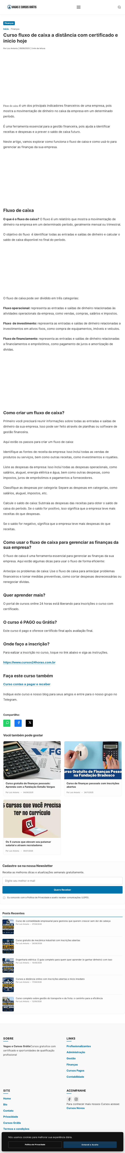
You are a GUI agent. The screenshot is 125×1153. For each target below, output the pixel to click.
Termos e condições (16, 1128)
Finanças (9, 23)
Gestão (71, 1058)
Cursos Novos (76, 1108)
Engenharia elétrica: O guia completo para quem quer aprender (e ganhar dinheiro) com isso (64, 959)
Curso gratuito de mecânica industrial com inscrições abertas (48, 940)
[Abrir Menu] (79, 7)
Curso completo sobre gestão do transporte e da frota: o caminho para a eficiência (59, 998)
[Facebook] (69, 1099)
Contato (8, 1110)
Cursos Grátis (12, 1122)
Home (7, 1098)
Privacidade (10, 1116)
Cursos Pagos (75, 1070)
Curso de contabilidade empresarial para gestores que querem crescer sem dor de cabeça (63, 921)
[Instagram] (76, 1099)
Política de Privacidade (35, 1144)
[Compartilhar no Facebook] (18, 723)
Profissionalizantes (79, 1046)
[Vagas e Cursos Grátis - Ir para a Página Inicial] (21, 7)
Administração (76, 1052)
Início (6, 29)
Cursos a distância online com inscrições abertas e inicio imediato (50, 979)
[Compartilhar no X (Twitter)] (29, 723)
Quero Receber (62, 889)
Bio (5, 1104)
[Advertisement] (62, 77)
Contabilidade (75, 1076)
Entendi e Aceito (90, 1145)
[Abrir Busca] (119, 7)
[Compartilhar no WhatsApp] (6, 723)
